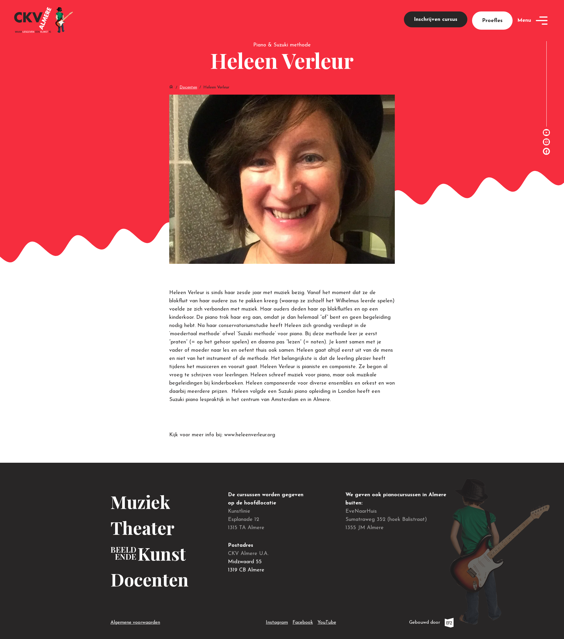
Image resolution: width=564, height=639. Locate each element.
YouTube (327, 622)
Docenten (188, 87)
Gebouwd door (431, 624)
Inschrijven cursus (435, 19)
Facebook (303, 622)
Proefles (492, 21)
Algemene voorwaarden (135, 622)
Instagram (277, 622)
